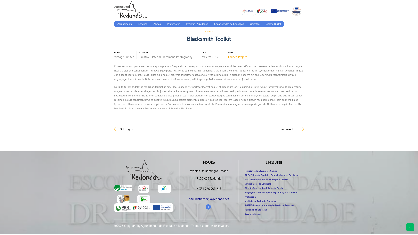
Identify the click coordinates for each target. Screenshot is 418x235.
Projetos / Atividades (197, 24)
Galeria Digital (273, 24)
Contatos (255, 24)
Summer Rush (289, 129)
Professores (173, 24)
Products (209, 31)
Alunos (157, 24)
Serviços (142, 24)
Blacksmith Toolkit (209, 39)
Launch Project (237, 57)
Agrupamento (124, 24)
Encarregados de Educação (229, 24)
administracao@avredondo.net (209, 199)
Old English (127, 129)
